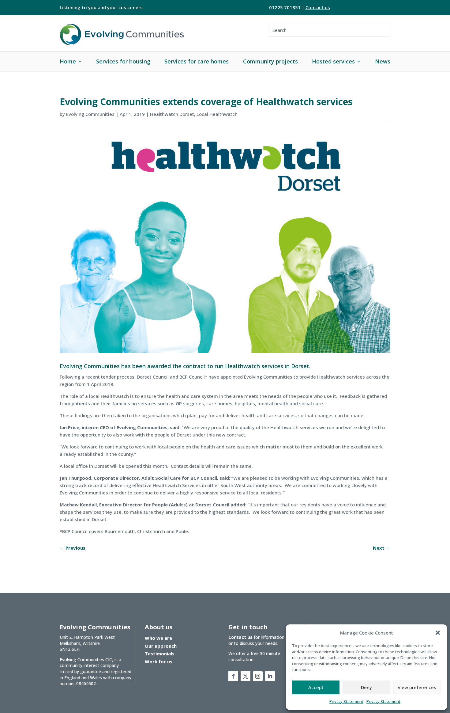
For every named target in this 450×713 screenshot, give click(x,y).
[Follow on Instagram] (258, 676)
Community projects (270, 61)
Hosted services (333, 61)
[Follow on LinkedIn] (270, 676)
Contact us (318, 7)
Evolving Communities (90, 114)
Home (68, 61)
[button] (438, 633)
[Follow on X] (245, 676)
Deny (366, 687)
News (382, 61)
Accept (316, 687)
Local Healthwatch (217, 114)
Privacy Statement (346, 701)
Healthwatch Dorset (172, 114)
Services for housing (123, 61)
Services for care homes (196, 61)
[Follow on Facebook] (233, 676)
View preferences (417, 687)
